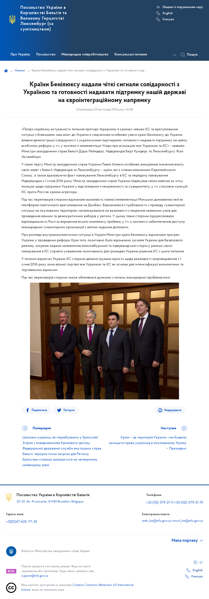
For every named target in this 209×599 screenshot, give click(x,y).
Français (168, 19)
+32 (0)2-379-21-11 (159, 503)
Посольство (46, 54)
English (168, 13)
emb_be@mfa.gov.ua (156, 521)
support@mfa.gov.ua (34, 576)
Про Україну (20, 54)
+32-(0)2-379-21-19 (188, 503)
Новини (20, 70)
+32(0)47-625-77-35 (21, 522)
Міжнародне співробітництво (85, 54)
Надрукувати (172, 410)
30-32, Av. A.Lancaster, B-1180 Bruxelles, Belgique (50, 501)
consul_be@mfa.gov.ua (187, 521)
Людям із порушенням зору (183, 7)
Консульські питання (131, 54)
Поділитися (39, 410)
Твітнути (69, 410)
